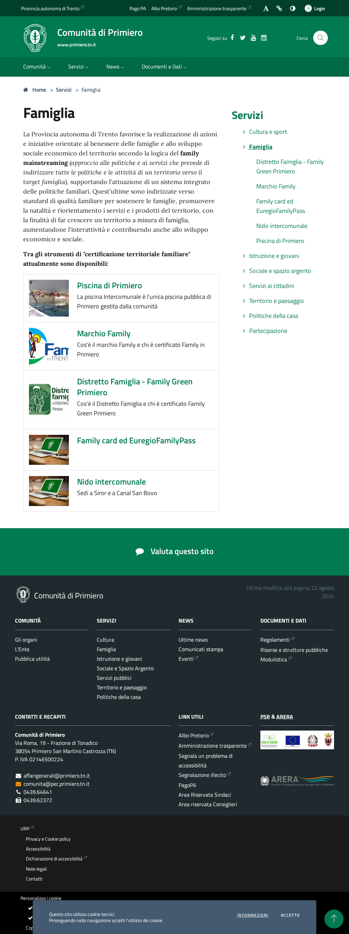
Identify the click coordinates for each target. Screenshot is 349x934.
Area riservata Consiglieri (208, 804)
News (112, 66)
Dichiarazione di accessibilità (54, 858)
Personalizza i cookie (40, 898)
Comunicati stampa (201, 649)
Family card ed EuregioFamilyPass (136, 440)
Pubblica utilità (32, 659)
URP (24, 828)
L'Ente (22, 649)
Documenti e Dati (162, 66)
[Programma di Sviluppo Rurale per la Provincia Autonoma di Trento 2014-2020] (297, 745)
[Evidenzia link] (279, 8)
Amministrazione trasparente (216, 8)
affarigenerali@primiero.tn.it (57, 775)
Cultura (105, 640)
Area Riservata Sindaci (205, 795)
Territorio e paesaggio (276, 300)
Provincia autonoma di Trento (50, 8)
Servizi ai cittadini (271, 285)
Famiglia (91, 90)
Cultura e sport (267, 131)
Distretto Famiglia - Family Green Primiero (135, 387)
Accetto (290, 915)
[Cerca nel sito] (320, 38)
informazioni (252, 915)
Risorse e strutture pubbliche (294, 650)
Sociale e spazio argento (279, 270)
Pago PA (138, 8)
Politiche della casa (273, 315)
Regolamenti (275, 640)
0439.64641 (38, 792)
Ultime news (193, 640)
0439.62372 (38, 800)
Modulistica (273, 659)
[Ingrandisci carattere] (266, 8)
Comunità (34, 66)
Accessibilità (38, 849)
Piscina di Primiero (109, 285)
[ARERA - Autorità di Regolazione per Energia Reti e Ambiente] (297, 786)
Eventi (186, 659)
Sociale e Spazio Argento (125, 668)
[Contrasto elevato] (293, 8)
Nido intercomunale (111, 481)
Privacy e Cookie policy (48, 839)
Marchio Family (104, 333)
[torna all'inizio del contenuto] (334, 919)
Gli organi (26, 640)
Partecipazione (267, 330)
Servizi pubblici (114, 678)
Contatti (34, 879)
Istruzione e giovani (273, 255)
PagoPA (187, 785)
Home (38, 90)
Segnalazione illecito (202, 775)
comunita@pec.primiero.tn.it (57, 784)
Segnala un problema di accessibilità (206, 760)
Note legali (36, 869)
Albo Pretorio (164, 8)
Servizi (76, 66)
